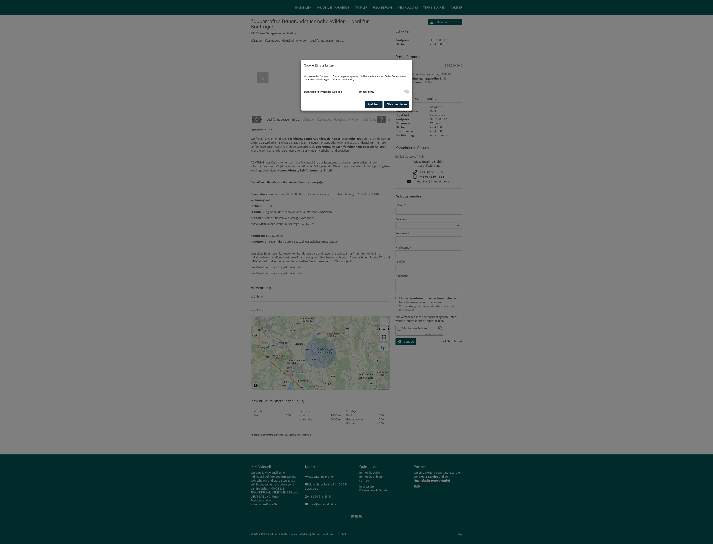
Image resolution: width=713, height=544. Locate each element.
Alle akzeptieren (397, 104)
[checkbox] (406, 91)
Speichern (373, 104)
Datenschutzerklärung (315, 79)
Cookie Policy (347, 79)
